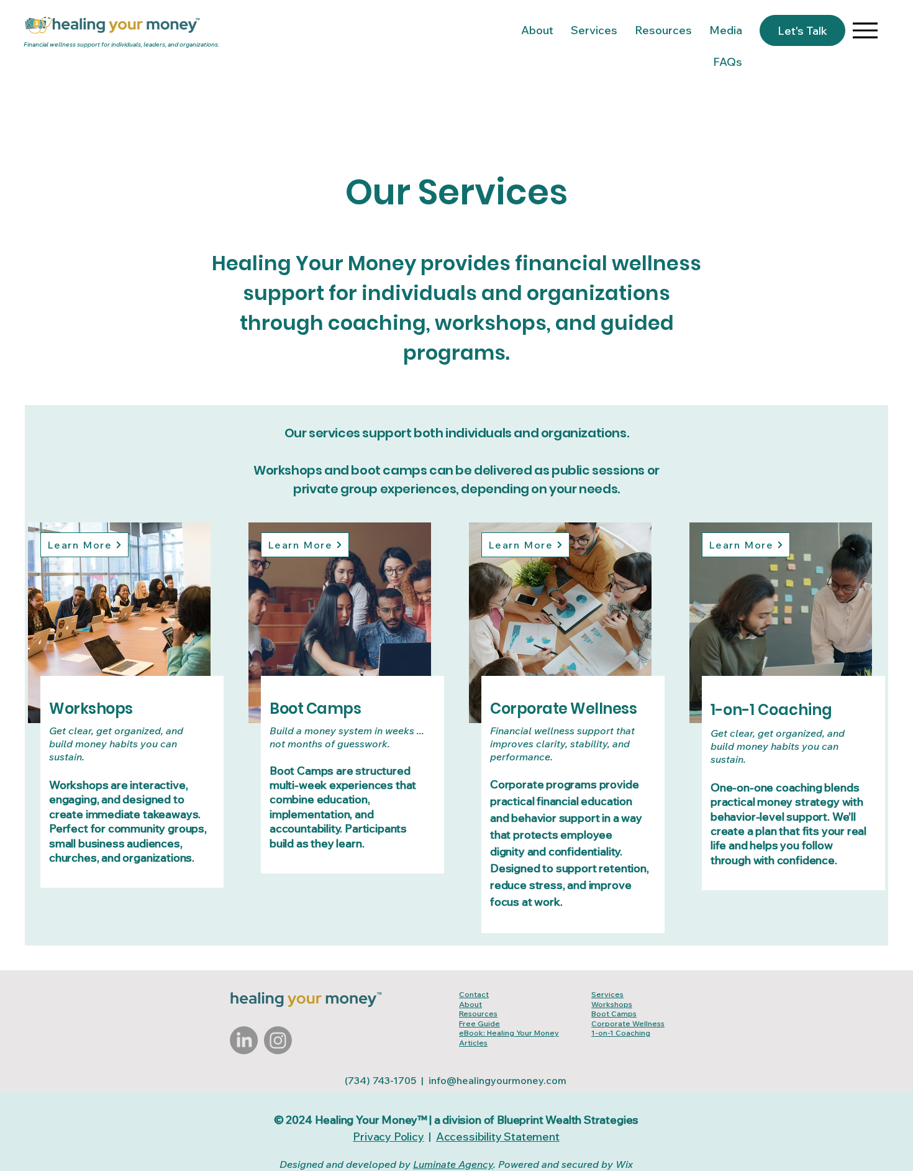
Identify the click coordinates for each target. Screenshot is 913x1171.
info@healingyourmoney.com (497, 1080)
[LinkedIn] (244, 1040)
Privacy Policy (388, 1136)
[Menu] (865, 30)
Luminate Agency (453, 1164)
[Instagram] (278, 1040)
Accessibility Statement (498, 1136)
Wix (624, 1164)
